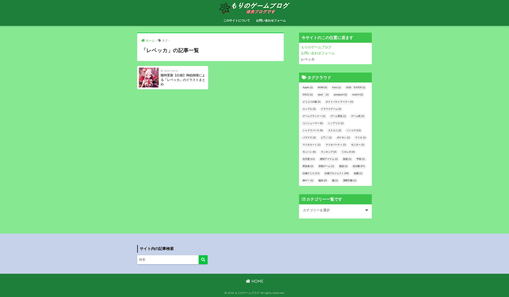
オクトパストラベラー (339, 101)
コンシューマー (313, 123)
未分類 (359, 166)
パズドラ (309, 137)
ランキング (328, 151)
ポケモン (343, 137)
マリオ (360, 137)
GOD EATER (355, 87)
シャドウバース (313, 130)
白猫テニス (311, 173)
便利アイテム (329, 159)
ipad (323, 94)
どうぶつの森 (312, 101)
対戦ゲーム (326, 166)
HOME (256, 281)
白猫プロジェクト (337, 173)
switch (357, 94)
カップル (309, 109)
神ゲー (308, 180)
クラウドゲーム (331, 109)
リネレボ (348, 151)
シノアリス (336, 123)
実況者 (308, 166)
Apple (308, 87)
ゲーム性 (357, 116)
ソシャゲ (353, 130)
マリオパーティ (336, 144)
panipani (340, 94)
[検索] (203, 259)
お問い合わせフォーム (271, 20)
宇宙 (360, 159)
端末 (323, 180)
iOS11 (308, 94)
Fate (336, 87)
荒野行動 (349, 180)
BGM (322, 87)
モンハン (309, 151)
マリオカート (312, 144)
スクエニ (334, 130)
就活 (343, 166)
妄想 (347, 159)
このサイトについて (236, 20)
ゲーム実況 (338, 116)
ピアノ (326, 137)
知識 (358, 173)
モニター (357, 144)
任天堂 (309, 159)
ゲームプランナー (314, 116)
